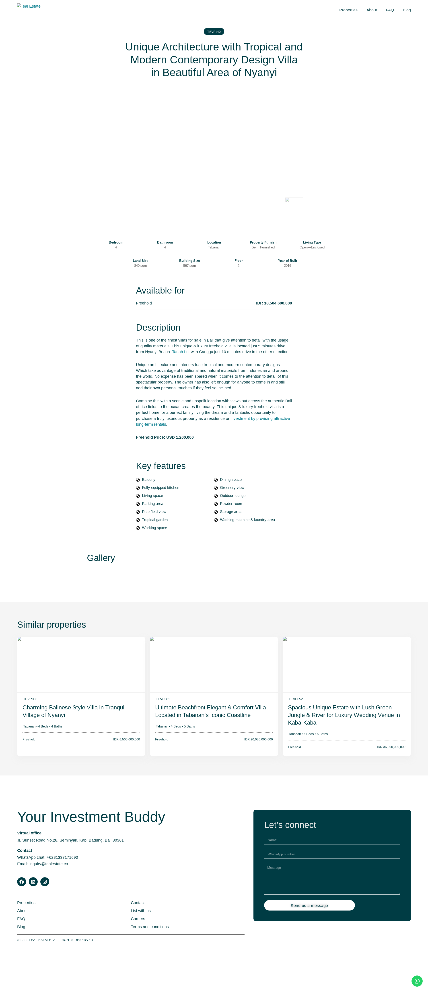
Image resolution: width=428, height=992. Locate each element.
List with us (141, 911)
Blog (407, 10)
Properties (348, 10)
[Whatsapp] (417, 981)
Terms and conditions (150, 927)
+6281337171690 (62, 857)
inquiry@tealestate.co (48, 864)
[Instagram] (44, 881)
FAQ (390, 10)
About (371, 10)
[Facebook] (21, 881)
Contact (138, 902)
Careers (138, 919)
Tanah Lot (181, 352)
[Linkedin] (33, 881)
